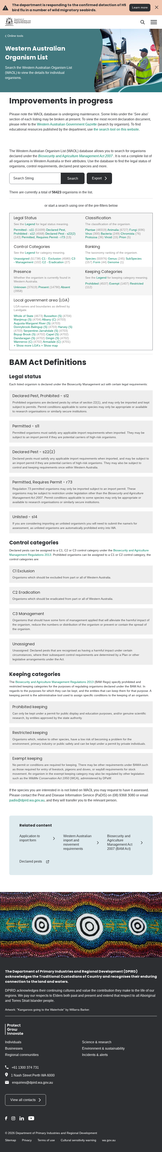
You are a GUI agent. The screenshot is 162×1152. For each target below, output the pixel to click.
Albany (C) (49, 319)
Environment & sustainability (103, 1048)
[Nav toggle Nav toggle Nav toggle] (154, 22)
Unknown (20, 287)
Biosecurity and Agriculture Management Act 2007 (75, 156)
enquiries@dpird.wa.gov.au (32, 1082)
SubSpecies (134, 258)
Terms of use (46, 1140)
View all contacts (23, 1100)
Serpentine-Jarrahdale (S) (41, 330)
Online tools (15, 35)
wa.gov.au (109, 1140)
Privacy (27, 1140)
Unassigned (22, 258)
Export (97, 178)
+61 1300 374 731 (25, 1067)
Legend (30, 224)
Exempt (114, 283)
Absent (65, 287)
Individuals (13, 1042)
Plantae (90, 229)
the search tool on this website (116, 129)
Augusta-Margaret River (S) (32, 323)
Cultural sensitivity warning (78, 1140)
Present (44, 287)
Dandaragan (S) (25, 338)
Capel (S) (53, 334)
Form (97, 262)
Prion (123, 237)
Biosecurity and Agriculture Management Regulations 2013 (54, 682)
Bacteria (107, 233)
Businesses (14, 1048)
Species (91, 258)
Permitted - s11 (24, 229)
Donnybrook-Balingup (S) (31, 327)
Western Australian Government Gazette (67, 124)
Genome (114, 262)
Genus (113, 258)
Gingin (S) (53, 338)
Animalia (113, 229)
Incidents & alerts (95, 1055)
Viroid (108, 237)
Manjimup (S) (23, 319)
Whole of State (24, 316)
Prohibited (92, 283)
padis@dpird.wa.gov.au (27, 800)
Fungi (133, 229)
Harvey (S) (65, 327)
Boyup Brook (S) (25, 334)
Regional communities (22, 1055)
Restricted (136, 283)
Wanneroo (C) (23, 341)
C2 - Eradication (53, 262)
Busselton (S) (53, 316)
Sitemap (10, 1140)
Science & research (96, 1042)
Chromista (128, 233)
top (153, 1146)
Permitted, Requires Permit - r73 (43, 237)
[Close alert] (156, 7)
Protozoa (91, 237)
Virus (89, 233)
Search (72, 178)
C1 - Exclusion (52, 258)
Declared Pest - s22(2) (60, 233)
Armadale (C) (52, 341)
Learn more (140, 7)
